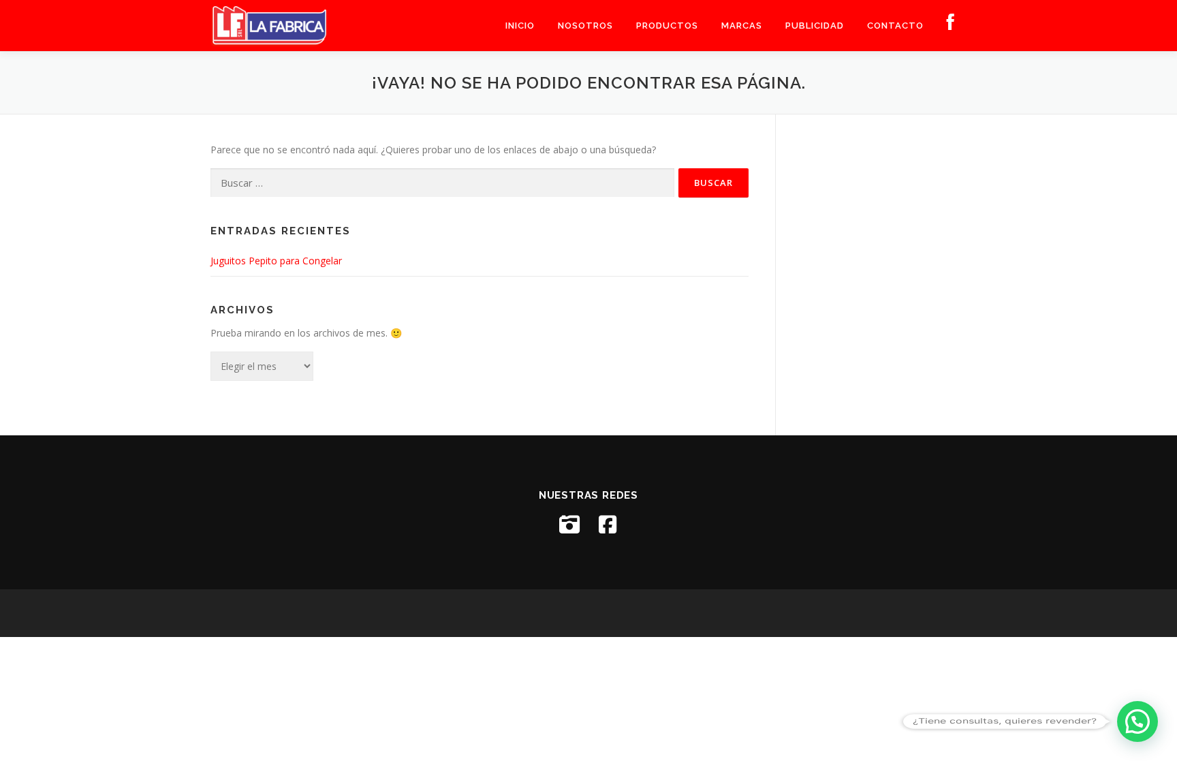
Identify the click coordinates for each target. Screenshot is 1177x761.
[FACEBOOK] (951, 25)
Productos (667, 25)
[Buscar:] (442, 183)
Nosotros (585, 25)
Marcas (741, 25)
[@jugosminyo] (569, 524)
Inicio (520, 25)
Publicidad (814, 25)
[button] (1137, 721)
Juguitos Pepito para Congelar (276, 260)
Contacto (895, 25)
